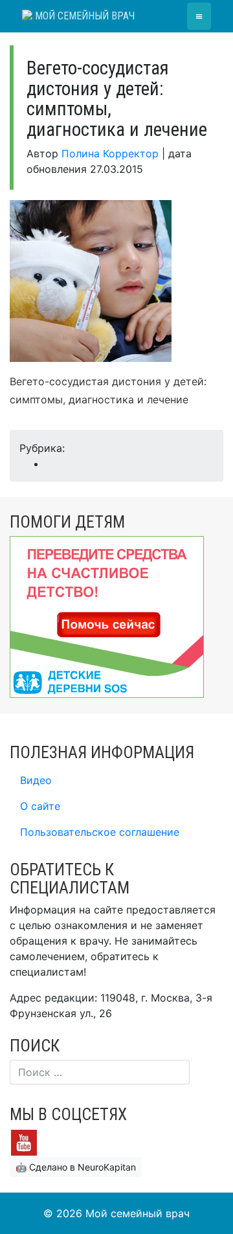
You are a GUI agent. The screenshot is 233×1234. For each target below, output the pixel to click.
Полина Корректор (110, 153)
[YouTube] (24, 1141)
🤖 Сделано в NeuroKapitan (76, 1166)
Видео (36, 780)
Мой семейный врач (83, 16)
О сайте (40, 806)
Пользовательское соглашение (99, 831)
